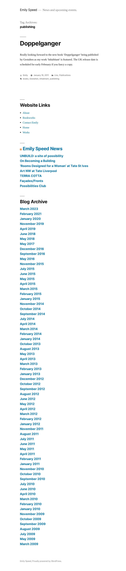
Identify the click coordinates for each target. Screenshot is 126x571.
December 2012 (32, 379)
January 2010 (30, 509)
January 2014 (30, 339)
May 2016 (27, 259)
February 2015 (30, 294)
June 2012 (27, 399)
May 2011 (27, 449)
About (26, 113)
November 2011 (31, 429)
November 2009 (32, 514)
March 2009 (29, 544)
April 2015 (27, 284)
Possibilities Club (33, 186)
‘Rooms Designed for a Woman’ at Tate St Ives (54, 166)
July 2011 (27, 439)
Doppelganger (40, 43)
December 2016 (32, 249)
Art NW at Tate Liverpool (38, 171)
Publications (65, 75)
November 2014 (32, 304)
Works (26, 132)
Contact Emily (30, 122)
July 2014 (27, 319)
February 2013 (30, 369)
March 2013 (29, 364)
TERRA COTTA (31, 176)
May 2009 (27, 539)
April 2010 (28, 494)
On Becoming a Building (37, 161)
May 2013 (27, 354)
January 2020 (30, 219)
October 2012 (30, 384)
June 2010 (28, 489)
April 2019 (27, 229)
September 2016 (32, 254)
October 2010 (30, 474)
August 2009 (30, 529)
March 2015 (29, 289)
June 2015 (27, 274)
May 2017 (27, 244)
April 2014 (28, 324)
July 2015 (27, 269)
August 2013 (29, 349)
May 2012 (27, 404)
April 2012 (27, 409)
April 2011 (27, 454)
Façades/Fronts (31, 181)
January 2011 (30, 464)
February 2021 (30, 214)
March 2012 (29, 414)
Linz (56, 75)
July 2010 (27, 484)
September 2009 (33, 524)
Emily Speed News (42, 148)
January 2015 (30, 299)
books (25, 79)
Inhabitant (44, 79)
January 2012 (30, 424)
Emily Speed (28, 10)
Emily (25, 75)
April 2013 (27, 359)
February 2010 (31, 504)
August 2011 (29, 434)
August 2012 (29, 394)
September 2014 (32, 314)
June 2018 (27, 234)
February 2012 (30, 419)
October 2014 (30, 309)
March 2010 (29, 499)
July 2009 (27, 534)
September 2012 (32, 389)
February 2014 (31, 334)
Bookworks (29, 118)
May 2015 (27, 279)
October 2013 (30, 344)
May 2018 (27, 239)
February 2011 (30, 459)
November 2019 (32, 224)
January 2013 (30, 374)
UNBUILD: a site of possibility (41, 156)
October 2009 (30, 519)
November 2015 (32, 264)
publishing (54, 79)
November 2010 (32, 469)
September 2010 (32, 479)
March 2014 (29, 329)
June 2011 (27, 444)
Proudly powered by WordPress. (47, 561)
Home (26, 127)
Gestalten (34, 79)
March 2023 (29, 209)
